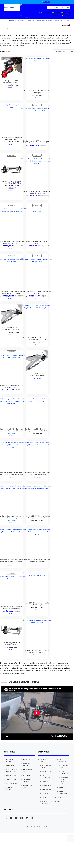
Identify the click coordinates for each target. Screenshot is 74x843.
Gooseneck (49, 20)
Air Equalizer (10, 765)
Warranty (62, 787)
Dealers (53, 22)
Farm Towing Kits (12, 783)
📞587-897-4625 (12, 20)
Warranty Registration (63, 792)
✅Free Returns (65, 12)
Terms (59, 797)
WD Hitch (67, 20)
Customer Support (43, 760)
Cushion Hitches (11, 779)
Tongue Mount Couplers (28, 780)
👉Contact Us (66, 15)
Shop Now (46, 2)
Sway (56, 20)
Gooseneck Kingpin (26, 764)
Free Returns (46, 793)
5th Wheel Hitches (9, 760)
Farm (43, 20)
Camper (39, 20)
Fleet (59, 22)
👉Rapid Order (65, 22)
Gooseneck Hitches (9, 788)
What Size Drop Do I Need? (47, 802)
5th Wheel (23, 20)
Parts (42, 22)
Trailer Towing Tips (65, 772)
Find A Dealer (46, 797)
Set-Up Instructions (63, 760)
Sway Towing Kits (28, 775)
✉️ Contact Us (46, 771)
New (18, 20)
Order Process (46, 789)
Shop (48, 22)
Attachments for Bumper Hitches (11, 770)
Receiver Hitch (30, 20)
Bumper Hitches (11, 775)
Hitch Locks (27, 759)
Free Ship (45, 781)
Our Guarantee (46, 785)
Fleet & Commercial (46, 776)
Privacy (59, 801)
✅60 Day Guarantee (46, 12)
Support (57, 15)
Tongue (60, 20)
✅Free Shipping (56, 12)
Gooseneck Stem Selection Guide (64, 780)
